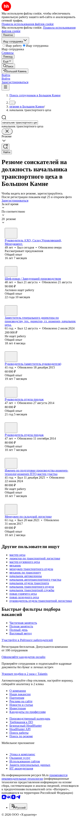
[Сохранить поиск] (5, 147)
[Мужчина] (11, 233)
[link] (8, 66)
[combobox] (20, 123)
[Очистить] (7, 131)
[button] (6, 75)
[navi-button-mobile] (5, 87)
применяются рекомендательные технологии (34, 776)
